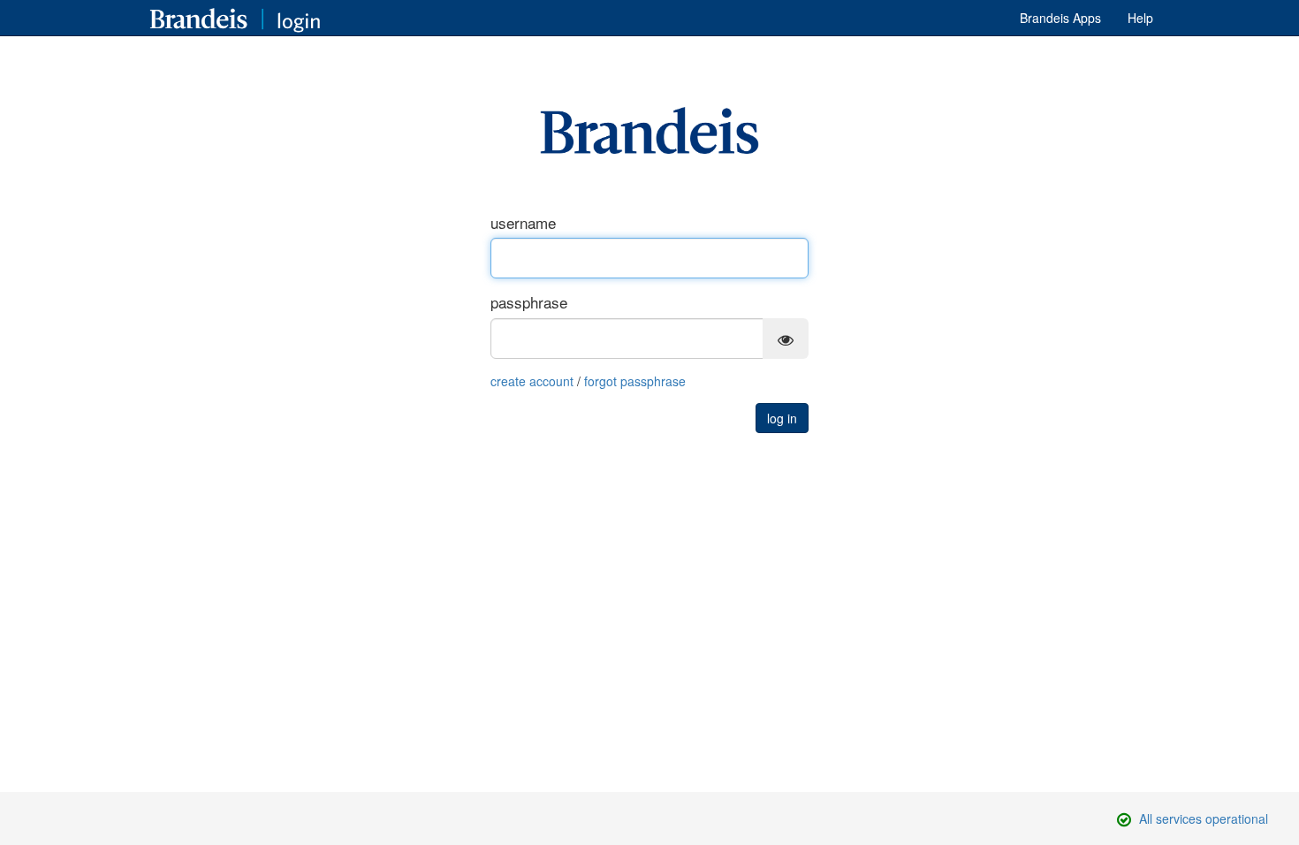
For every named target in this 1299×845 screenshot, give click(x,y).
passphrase (528, 302)
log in (782, 418)
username (523, 222)
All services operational (1203, 818)
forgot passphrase (635, 381)
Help (1140, 18)
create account (532, 381)
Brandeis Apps (1060, 18)
